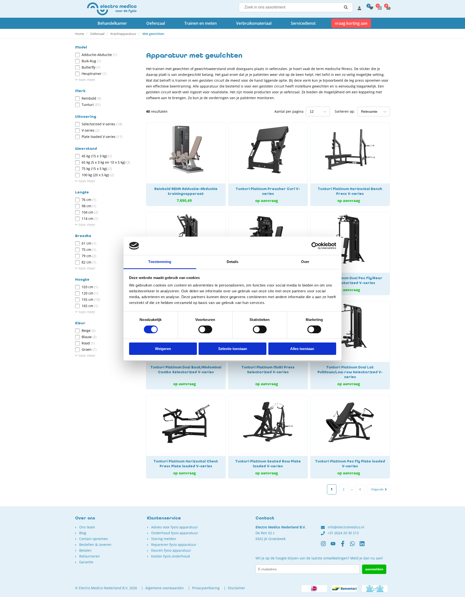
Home (79, 34)
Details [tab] (233, 262)
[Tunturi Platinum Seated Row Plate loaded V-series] (268, 436)
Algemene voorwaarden (164, 588)
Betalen (85, 550)
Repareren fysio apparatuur (173, 544)
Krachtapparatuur (123, 34)
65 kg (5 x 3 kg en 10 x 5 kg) (106, 162)
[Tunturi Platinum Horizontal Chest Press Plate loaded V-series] (185, 436)
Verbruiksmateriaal (253, 23)
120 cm (90, 293)
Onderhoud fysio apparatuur (174, 533)
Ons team (87, 527)
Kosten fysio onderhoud (170, 556)
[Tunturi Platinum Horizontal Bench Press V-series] (350, 164)
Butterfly (91, 67)
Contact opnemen (93, 538)
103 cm (90, 287)
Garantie (86, 562)
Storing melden (163, 538)
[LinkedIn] (364, 545)
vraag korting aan (351, 23)
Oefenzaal (155, 23)
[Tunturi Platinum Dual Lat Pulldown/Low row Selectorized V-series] (350, 345)
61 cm (89, 243)
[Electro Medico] (111, 8)
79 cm (89, 256)
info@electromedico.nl (346, 527)
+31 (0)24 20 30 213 (343, 533)
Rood (88, 343)
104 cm (90, 212)
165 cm (90, 305)
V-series (90, 130)
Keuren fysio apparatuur (171, 550)
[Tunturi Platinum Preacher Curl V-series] (268, 164)
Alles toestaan (302, 349)
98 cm (89, 206)
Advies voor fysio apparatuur (174, 527)
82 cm (89, 262)
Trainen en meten (200, 23)
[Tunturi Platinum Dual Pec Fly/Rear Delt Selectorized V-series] (350, 253)
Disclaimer (236, 588)
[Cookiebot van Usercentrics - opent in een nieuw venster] (315, 245)
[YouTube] (335, 545)
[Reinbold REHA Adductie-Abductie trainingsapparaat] (185, 164)
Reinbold (91, 98)
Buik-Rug (91, 61)
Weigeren (163, 349)
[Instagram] (326, 545)
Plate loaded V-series (102, 136)
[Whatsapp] (355, 545)
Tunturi (91, 104)
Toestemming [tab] (159, 262)
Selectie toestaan (232, 349)
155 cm (91, 299)
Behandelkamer (112, 23)
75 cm (89, 249)
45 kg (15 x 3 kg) (97, 156)
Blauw (89, 336)
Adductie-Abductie (99, 54)
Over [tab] (305, 262)
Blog (82, 533)
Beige (88, 330)
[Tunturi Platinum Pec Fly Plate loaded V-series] (350, 436)
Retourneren (89, 556)
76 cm (89, 199)
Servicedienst (303, 23)
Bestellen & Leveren (95, 544)
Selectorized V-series (102, 124)
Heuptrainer (94, 73)
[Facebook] (345, 545)
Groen (89, 349)
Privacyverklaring (206, 588)
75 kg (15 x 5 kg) (97, 168)
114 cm (90, 218)
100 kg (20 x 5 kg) (98, 175)
